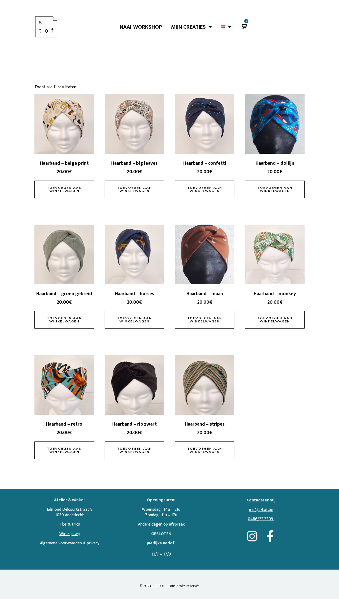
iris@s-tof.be (261, 509)
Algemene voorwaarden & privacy (69, 543)
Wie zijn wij (69, 533)
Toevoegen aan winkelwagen (64, 189)
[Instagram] (252, 536)
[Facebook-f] (270, 536)
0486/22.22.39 (260, 519)
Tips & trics (69, 524)
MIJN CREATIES (188, 27)
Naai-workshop (141, 27)
